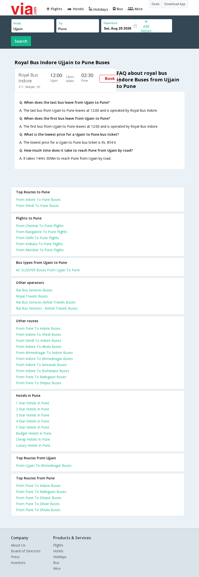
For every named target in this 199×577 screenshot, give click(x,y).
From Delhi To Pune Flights (37, 237)
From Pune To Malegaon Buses (41, 376)
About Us (18, 545)
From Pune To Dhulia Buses (38, 509)
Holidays (59, 556)
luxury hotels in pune (33, 445)
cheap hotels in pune (33, 439)
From (17, 23)
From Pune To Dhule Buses (38, 503)
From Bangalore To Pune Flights (41, 231)
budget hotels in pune (33, 433)
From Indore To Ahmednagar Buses (44, 358)
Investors (18, 562)
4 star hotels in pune (32, 421)
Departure (110, 23)
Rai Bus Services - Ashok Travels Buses (47, 308)
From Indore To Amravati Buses (41, 364)
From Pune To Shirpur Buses (38, 383)
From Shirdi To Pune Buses (37, 205)
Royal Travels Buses (32, 296)
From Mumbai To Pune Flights (40, 250)
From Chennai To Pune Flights (40, 225)
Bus (56, 562)
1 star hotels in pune (32, 403)
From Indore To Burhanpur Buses (42, 370)
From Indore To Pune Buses (38, 199)
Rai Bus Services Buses (34, 290)
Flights (58, 545)
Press (15, 556)
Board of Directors (26, 551)
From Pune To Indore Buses (38, 328)
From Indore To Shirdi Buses (38, 334)
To (60, 23)
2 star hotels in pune (32, 409)
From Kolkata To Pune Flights (39, 244)
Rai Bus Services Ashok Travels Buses (45, 302)
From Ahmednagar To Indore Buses (44, 352)
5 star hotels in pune (32, 427)
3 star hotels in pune (32, 415)
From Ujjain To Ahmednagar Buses (44, 465)
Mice (57, 568)
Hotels (58, 551)
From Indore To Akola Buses (38, 346)
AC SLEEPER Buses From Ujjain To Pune (48, 270)
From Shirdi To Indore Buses (38, 340)
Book (110, 79)
